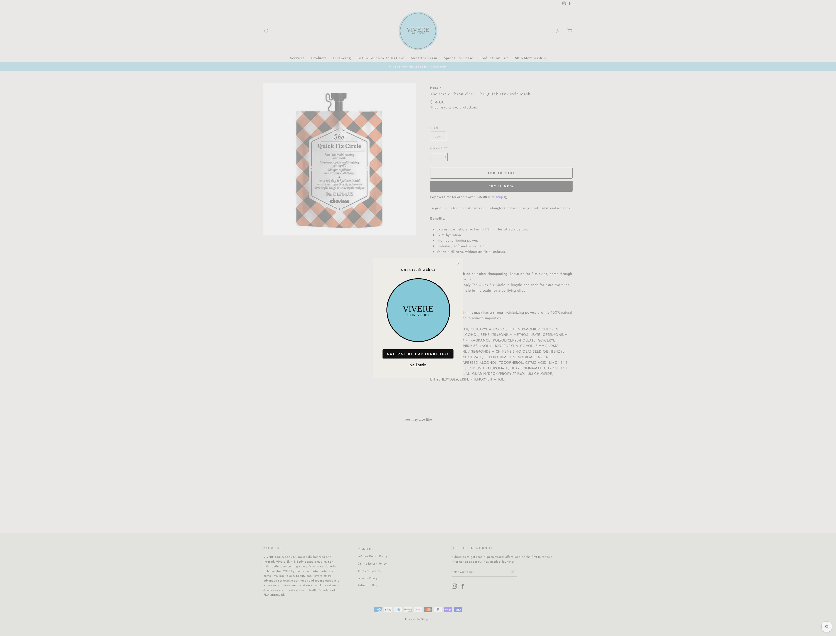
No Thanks (418, 364)
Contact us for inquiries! (418, 354)
